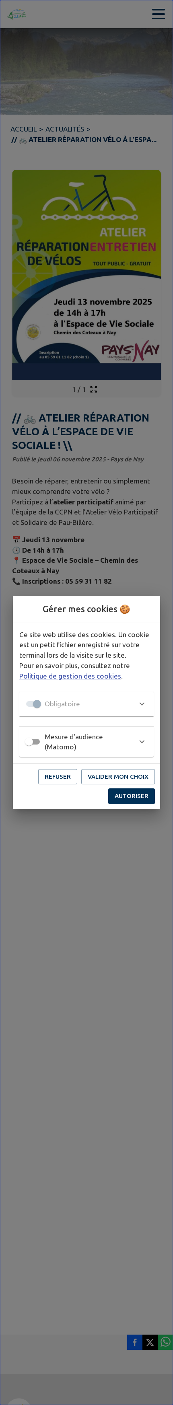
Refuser (58, 776)
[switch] (29, 741)
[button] (86, 703)
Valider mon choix (118, 776)
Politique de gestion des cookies (70, 676)
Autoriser (131, 795)
